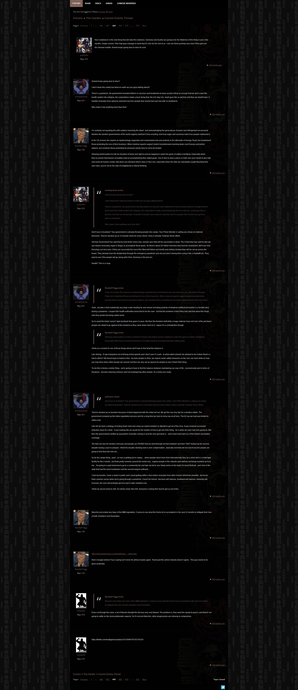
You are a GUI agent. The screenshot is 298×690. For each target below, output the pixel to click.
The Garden (93, 18)
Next (144, 25)
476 (83, 615)
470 (126, 25)
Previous (84, 25)
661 (83, 100)
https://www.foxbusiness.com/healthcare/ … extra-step (114, 554)
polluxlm (84, 55)
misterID (81, 611)
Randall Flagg (81, 146)
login (110, 11)
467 (107, 25)
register (102, 11)
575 (137, 25)
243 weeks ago (215, 65)
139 (83, 150)
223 (86, 59)
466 (101, 25)
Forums (78, 18)
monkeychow (81, 96)
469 (120, 25)
